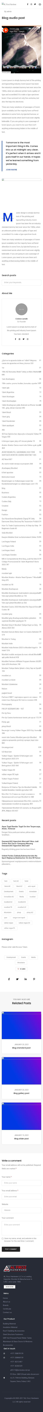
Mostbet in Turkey (9, 639)
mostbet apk (7, 573)
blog (3, 488)
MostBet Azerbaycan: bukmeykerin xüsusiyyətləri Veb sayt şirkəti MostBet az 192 (21, 594)
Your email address (10, 1191)
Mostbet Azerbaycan (10, 589)
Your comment (8, 1218)
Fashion (5, 515)
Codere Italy (6, 501)
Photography (7, 704)
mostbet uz (6, 675)
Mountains (7, 912)
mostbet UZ (22, 907)
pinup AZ (30, 912)
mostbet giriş (7, 614)
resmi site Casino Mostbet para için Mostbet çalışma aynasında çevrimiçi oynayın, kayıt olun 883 (20, 740)
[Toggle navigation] (40, 4)
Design (4, 510)
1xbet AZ (19, 886)
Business (5, 493)
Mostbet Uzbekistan (9, 684)
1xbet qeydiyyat (8, 425)
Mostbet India (7, 643)
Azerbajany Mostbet (10, 468)
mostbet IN (22, 902)
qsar (5, 918)
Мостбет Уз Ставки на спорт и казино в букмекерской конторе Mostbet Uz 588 (18, 795)
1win (5, 881)
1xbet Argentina (8, 392)
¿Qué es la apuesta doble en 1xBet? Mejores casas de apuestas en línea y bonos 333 (19, 361)
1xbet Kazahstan (8, 421)
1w (3, 368)
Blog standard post (21, 1048)
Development (8, 891)
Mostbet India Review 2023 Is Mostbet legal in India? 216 (20, 649)
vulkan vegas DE (24, 923)
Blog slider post (21, 1138)
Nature (4, 689)
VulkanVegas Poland (10, 783)
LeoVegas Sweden (9, 555)
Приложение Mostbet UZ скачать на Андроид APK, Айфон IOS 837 (20, 809)
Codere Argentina (9, 497)
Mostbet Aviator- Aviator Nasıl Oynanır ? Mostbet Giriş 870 (21, 578)
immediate (33, 891)
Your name (7, 1177)
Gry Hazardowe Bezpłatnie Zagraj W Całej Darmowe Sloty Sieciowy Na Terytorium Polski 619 (21, 520)
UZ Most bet (7, 752)
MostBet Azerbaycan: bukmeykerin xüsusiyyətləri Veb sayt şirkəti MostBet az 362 (21, 601)
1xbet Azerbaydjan (9, 401)
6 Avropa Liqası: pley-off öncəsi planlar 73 (18, 441)
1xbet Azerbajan (8, 397)
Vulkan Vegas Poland (10, 779)
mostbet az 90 (7, 585)
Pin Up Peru (6, 713)
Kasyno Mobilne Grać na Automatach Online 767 (21, 537)
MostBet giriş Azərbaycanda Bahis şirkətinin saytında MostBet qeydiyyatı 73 (19, 619)
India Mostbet (7, 533)
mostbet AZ (8, 902)
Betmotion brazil (8, 477)
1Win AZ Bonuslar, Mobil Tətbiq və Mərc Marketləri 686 (21, 373)
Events (21, 891)
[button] (10, 1287)
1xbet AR (7, 886)
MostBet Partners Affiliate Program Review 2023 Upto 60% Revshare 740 (21, 662)
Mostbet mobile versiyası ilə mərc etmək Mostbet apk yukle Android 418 (21, 655)
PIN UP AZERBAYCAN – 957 (13, 709)
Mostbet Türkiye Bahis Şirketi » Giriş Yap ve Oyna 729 (21, 669)
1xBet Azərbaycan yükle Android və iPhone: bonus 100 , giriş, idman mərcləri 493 (21, 406)
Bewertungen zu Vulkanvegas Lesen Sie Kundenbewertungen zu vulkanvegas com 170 (20, 482)
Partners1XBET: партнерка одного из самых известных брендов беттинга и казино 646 (19, 698)
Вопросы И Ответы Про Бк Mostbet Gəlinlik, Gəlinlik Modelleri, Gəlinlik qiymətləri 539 (19, 788)
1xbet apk (5, 388)
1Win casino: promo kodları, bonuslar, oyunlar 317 (21, 383)
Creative (5, 506)
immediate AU (9, 897)
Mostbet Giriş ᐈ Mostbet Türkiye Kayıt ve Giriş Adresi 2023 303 (20, 626)
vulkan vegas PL (9, 928)
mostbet (32, 897)
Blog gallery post (21, 1093)
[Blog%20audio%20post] (9, 979)
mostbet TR (8, 907)
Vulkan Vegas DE (8, 770)
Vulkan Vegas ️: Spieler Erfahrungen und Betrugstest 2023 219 (17, 757)
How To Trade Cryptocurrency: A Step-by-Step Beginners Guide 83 (20, 526)
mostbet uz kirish (8, 680)
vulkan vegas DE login (10, 774)
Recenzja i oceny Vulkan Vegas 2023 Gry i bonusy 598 (21, 731)
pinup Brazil (6, 726)
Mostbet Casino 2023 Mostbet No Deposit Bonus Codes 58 (21, 608)
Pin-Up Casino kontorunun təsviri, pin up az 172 (20, 718)
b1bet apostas (7, 472)
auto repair (31, 886)
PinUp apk (5, 722)
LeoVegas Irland (8, 550)
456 (3, 430)
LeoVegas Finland (9, 542)
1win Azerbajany (8, 379)
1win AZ (16, 881)
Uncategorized (7, 747)
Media (4, 569)
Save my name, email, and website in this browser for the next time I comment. (20, 1239)
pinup (19, 912)
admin (9, 11)
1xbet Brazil (6, 412)
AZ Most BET (7, 459)
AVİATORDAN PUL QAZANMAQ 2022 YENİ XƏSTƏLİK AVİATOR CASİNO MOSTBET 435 (19, 453)
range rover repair (19, 918)
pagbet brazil (7, 693)
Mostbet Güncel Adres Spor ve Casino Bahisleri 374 (20, 633)
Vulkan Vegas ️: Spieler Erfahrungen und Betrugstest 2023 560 (17, 764)
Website (5, 1204)
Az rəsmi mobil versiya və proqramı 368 (17, 464)
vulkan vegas (8, 923)
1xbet (26, 881)
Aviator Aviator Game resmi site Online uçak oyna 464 (21, 446)
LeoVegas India (8, 546)
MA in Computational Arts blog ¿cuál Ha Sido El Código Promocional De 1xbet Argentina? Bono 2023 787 (20, 562)
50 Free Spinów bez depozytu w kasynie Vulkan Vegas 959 (20, 435)
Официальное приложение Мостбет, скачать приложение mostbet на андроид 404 (20, 802)
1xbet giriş (6, 417)
